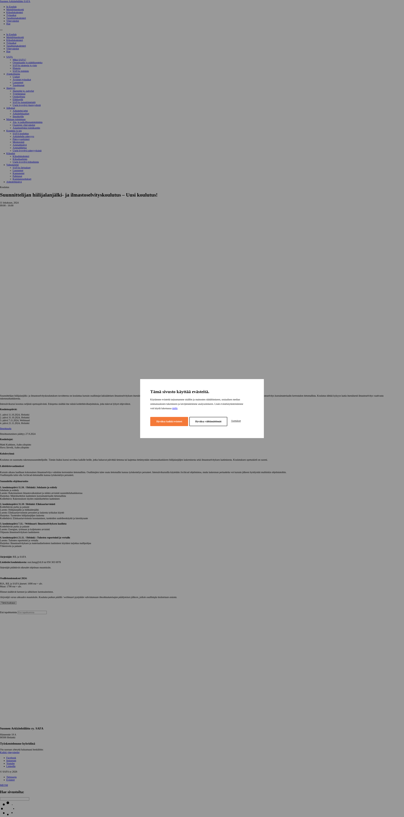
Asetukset (236, 420)
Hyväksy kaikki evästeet (169, 421)
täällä (174, 408)
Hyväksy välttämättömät (208, 421)
